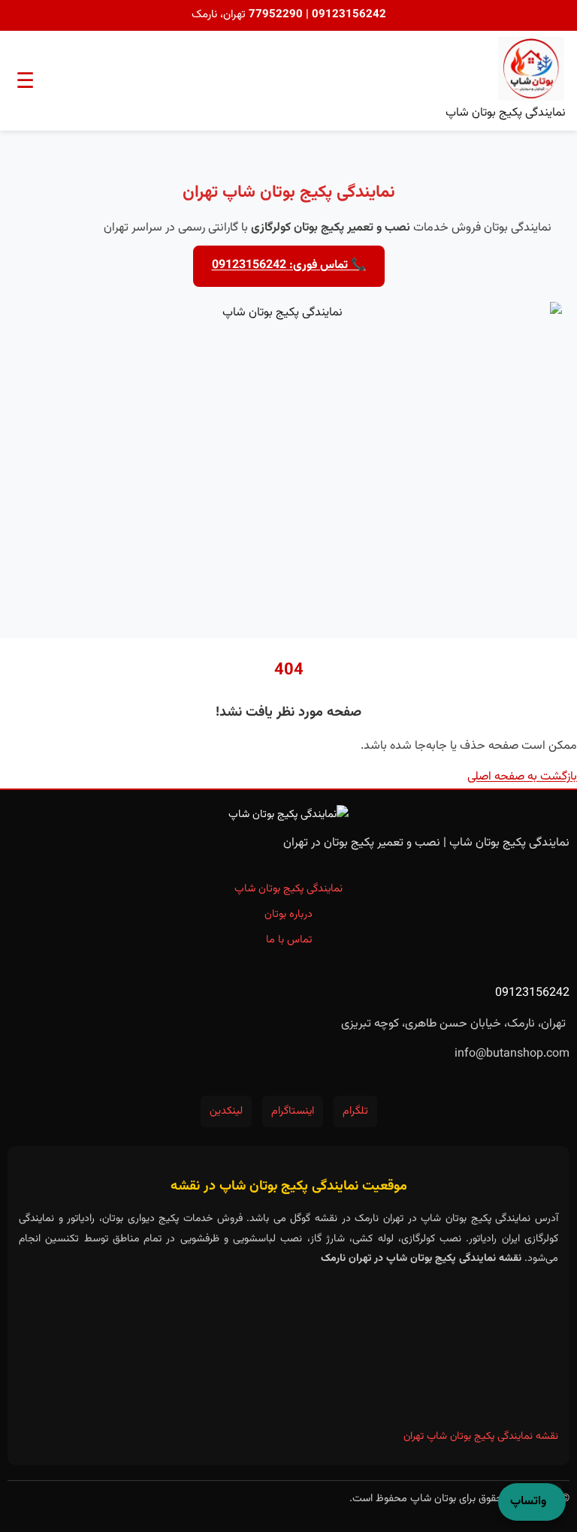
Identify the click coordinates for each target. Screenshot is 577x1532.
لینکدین (226, 1111)
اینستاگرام (292, 1111)
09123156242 (532, 993)
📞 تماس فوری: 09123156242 (289, 265)
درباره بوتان (288, 914)
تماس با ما (289, 939)
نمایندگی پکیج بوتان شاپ (288, 888)
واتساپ (528, 1501)
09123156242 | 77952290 (316, 14)
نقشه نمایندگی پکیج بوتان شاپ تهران (480, 1436)
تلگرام (355, 1111)
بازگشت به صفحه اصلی (522, 777)
